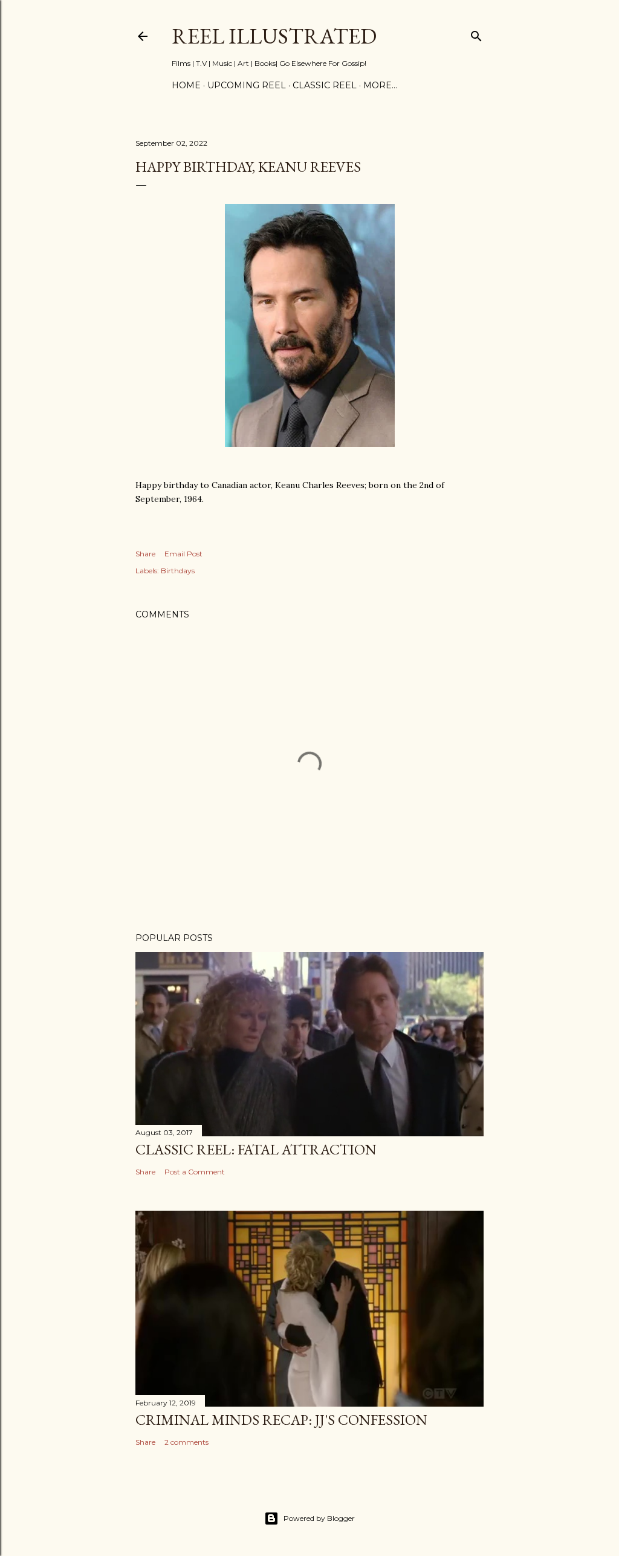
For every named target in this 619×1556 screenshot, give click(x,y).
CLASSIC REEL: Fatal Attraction (256, 1149)
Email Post (183, 553)
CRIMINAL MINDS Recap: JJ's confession (281, 1419)
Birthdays (178, 570)
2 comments (186, 1442)
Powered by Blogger (319, 1518)
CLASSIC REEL (325, 85)
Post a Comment (194, 1171)
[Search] (476, 33)
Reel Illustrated (274, 36)
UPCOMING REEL (246, 85)
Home (186, 85)
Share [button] (145, 553)
